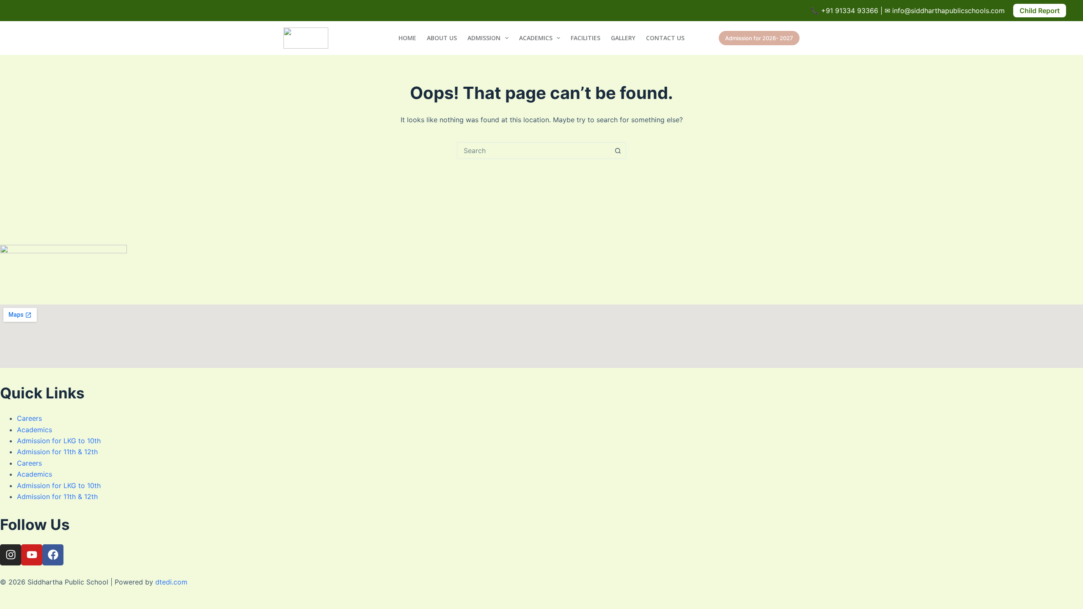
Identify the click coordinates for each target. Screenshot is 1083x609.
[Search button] (618, 151)
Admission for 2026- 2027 (759, 38)
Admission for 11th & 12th (57, 451)
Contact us (665, 38)
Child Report (1040, 10)
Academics (535, 38)
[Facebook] (52, 554)
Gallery (623, 38)
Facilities (585, 38)
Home (407, 38)
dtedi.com (171, 582)
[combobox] (533, 150)
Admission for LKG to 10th (59, 440)
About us (442, 38)
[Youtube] (31, 554)
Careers (29, 418)
